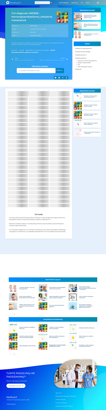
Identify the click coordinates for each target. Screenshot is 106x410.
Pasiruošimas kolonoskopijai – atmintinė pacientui (57, 288)
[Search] (51, 2)
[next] (14, 314)
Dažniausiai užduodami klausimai (66, 396)
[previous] (10, 314)
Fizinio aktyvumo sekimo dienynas (86, 336)
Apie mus (58, 393)
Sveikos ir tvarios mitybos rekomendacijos (90, 105)
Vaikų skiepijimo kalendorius (27, 345)
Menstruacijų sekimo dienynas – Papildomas (92, 132)
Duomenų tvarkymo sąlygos (64, 406)
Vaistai (88, 2)
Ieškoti (59, 70)
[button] (97, 2)
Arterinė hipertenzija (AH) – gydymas (57, 306)
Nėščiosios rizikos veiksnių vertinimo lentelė (91, 114)
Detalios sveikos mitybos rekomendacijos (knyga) (26, 336)
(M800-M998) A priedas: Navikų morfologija (37, 50)
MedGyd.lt (11, 397)
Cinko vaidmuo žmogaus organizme (86, 297)
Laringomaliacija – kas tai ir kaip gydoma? (91, 34)
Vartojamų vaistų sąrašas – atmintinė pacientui (91, 96)
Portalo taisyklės (61, 399)
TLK (82, 2)
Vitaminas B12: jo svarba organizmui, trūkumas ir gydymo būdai (90, 16)
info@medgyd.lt (11, 404)
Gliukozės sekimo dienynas (86, 328)
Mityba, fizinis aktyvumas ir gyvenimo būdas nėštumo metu (91, 25)
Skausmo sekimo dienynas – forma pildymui (57, 336)
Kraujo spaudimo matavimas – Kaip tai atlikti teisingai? (57, 297)
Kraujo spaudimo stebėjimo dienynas (27, 328)
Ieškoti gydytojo (64, 2)
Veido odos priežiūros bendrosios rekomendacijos (27, 297)
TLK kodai (21, 50)
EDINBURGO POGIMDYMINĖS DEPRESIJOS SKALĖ (57, 345)
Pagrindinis (14, 50)
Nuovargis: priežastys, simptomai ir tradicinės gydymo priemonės (85, 306)
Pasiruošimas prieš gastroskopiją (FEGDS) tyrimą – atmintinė (87, 288)
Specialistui (74, 2)
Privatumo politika (61, 403)
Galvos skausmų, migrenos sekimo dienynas (91, 123)
